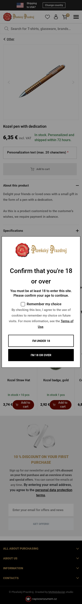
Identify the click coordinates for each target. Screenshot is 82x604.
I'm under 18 (41, 341)
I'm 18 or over (41, 355)
